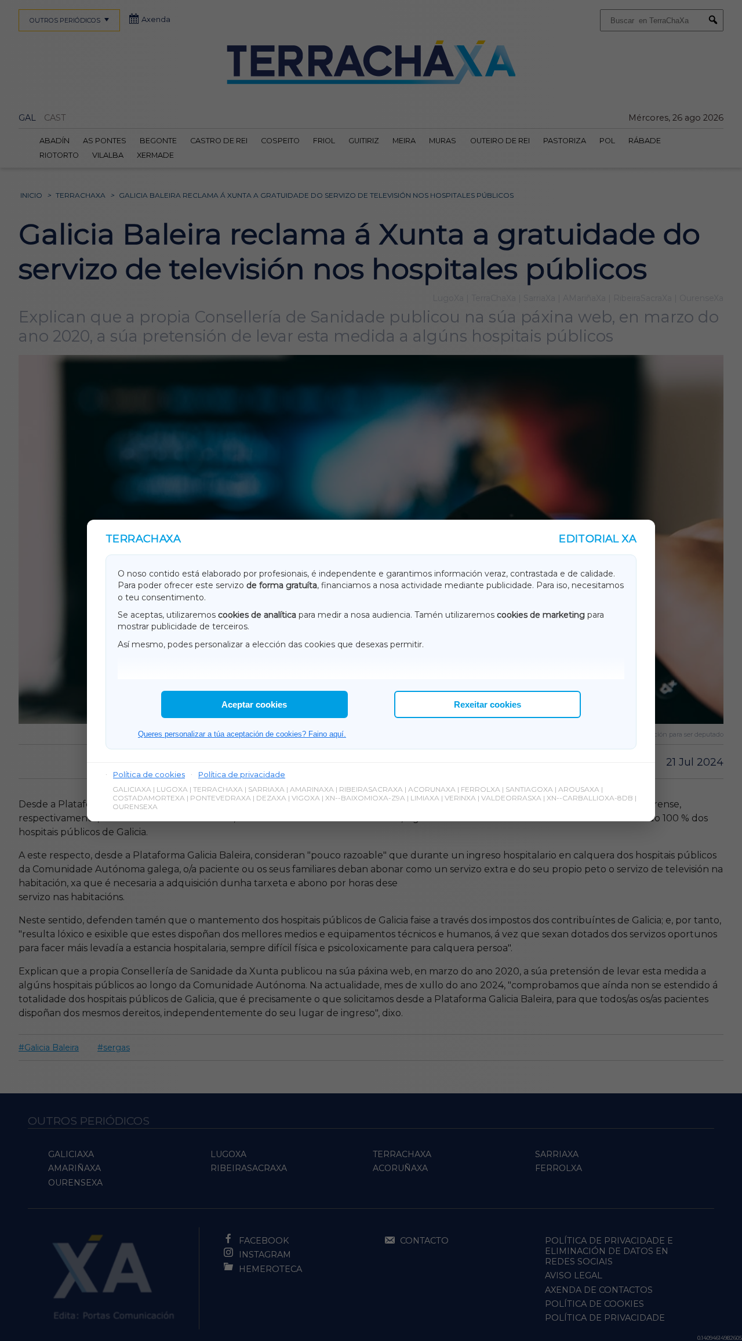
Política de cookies (149, 774)
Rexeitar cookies (487, 704)
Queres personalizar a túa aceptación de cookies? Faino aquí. (242, 734)
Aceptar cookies (254, 704)
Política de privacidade (241, 774)
